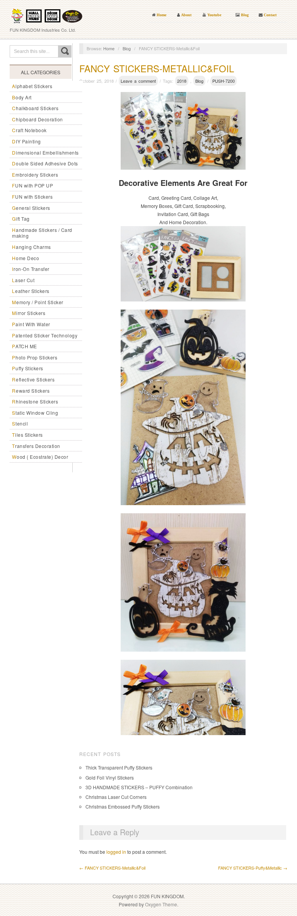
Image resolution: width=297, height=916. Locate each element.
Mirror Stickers (28, 313)
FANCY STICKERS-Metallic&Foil (156, 68)
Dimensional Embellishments (45, 152)
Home (108, 48)
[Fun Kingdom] (47, 13)
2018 (181, 81)
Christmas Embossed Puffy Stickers (122, 806)
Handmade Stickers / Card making (42, 232)
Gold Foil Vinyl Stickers (109, 777)
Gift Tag (21, 218)
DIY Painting (26, 141)
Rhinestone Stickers (35, 401)
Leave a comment (138, 81)
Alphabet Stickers (32, 86)
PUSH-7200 (223, 81)
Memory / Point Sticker (37, 302)
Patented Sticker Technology (44, 335)
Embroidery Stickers (35, 174)
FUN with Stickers (32, 196)
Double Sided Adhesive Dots (45, 163)
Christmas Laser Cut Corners (116, 796)
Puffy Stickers (27, 368)
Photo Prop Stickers (34, 357)
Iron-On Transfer (31, 269)
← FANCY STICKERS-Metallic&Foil (112, 868)
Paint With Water (31, 324)
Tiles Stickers (27, 434)
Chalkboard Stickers (35, 108)
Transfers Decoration (36, 446)
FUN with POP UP (32, 185)
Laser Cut (23, 280)
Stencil (20, 423)
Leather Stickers (31, 291)
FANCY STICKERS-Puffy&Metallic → (252, 868)
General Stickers (31, 207)
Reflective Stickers (33, 379)
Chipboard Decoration (37, 119)
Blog (127, 48)
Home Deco (25, 258)
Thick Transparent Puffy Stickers (118, 767)
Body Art (22, 97)
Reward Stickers (31, 390)
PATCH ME (24, 346)
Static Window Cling (35, 412)
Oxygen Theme (161, 904)
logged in (116, 851)
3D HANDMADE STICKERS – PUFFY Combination (139, 787)
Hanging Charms (31, 246)
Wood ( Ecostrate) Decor (40, 456)
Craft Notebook (29, 130)
